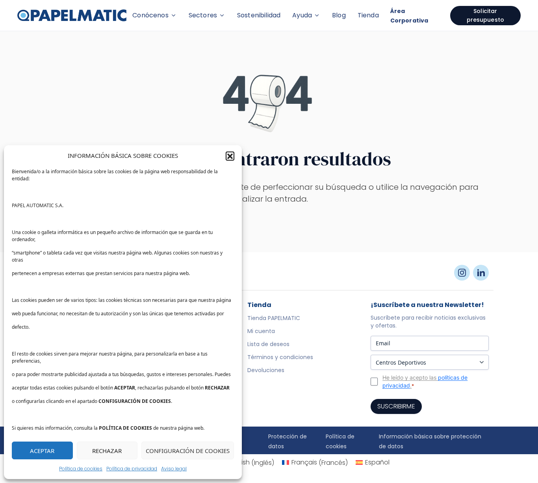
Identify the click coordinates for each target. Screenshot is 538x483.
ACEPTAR (42, 451)
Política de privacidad (131, 468)
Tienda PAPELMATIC (273, 318)
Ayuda (302, 15)
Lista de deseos (268, 344)
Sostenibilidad (258, 15)
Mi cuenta (261, 331)
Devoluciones (265, 370)
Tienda (368, 15)
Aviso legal (174, 468)
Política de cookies (80, 468)
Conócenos (150, 15)
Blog (339, 15)
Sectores (203, 15)
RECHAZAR (107, 451)
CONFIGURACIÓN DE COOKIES (188, 451)
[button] (230, 156)
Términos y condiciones (280, 357)
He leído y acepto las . (425, 381)
